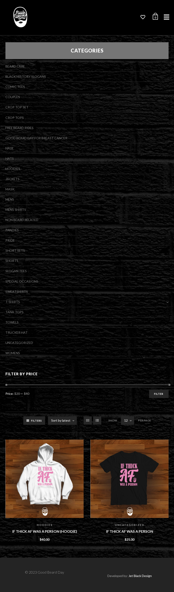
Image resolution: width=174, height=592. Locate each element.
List (97, 420)
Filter (158, 393)
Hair (9, 148)
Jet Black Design (140, 576)
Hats (9, 158)
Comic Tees (15, 87)
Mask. (10, 189)
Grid (88, 420)
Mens (9, 199)
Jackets (12, 179)
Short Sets (15, 250)
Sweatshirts (16, 292)
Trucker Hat (16, 332)
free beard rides (19, 128)
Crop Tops (14, 117)
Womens (12, 353)
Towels (12, 322)
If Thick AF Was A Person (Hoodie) (44, 531)
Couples (12, 97)
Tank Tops (14, 312)
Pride (10, 240)
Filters (36, 420)
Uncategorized (129, 525)
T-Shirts (12, 302)
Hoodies (45, 525)
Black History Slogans (25, 76)
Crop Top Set (17, 107)
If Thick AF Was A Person (129, 531)
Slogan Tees (16, 271)
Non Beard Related (21, 220)
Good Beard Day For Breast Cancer (36, 138)
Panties (12, 230)
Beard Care (15, 66)
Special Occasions (21, 281)
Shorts (11, 261)
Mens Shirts (15, 209)
